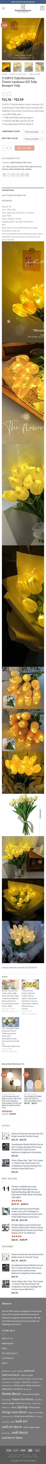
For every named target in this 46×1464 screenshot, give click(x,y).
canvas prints (6, 1382)
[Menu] (3, 8)
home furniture (22, 1399)
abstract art (6, 1371)
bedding (20, 1371)
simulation (17, 169)
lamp (40, 167)
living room (34, 1407)
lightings (23, 1407)
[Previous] (6, 39)
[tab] (23, 190)
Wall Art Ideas (6, 1433)
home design (6, 1400)
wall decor (20, 1432)
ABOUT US (7, 1338)
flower (27, 167)
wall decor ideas (12, 1437)
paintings (39, 1416)
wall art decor (12, 1427)
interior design (8, 1403)
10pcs (8, 167)
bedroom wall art (24, 1379)
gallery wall (27, 1389)
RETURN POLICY (10, 1353)
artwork (13, 1371)
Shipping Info (7, 1343)
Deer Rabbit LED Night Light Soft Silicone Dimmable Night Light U (33, 1098)
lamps (29, 1403)
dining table (7, 1389)
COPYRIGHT (8, 1358)
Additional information (14, 195)
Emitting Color (10, 138)
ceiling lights (16, 1382)
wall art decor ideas (31, 1427)
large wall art (36, 1403)
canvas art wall (37, 1379)
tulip (22, 169)
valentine (28, 169)
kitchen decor (20, 1403)
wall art (21, 1421)
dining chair (35, 1382)
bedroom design (27, 1375)
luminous (5, 169)
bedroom (29, 1370)
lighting (13, 1407)
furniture (17, 1388)
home (35, 167)
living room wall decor (24, 1416)
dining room (19, 1385)
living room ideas (7, 1416)
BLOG (4, 1363)
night (11, 169)
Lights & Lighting (17, 74)
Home (4, 74)
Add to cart (24, 148)
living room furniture (35, 1413)
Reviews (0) (7, 201)
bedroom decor (11, 1374)
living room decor (14, 1412)
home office (38, 1400)
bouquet (14, 167)
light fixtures (6, 1407)
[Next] (40, 39)
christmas (21, 167)
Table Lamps (34, 74)
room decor (5, 1422)
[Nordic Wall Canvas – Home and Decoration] (23, 8)
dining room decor (33, 1385)
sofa (12, 1422)
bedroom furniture (9, 1379)
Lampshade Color (11, 131)
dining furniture (7, 1386)
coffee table (25, 1382)
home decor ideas (30, 1394)
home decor (11, 1393)
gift (31, 167)
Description (8, 190)
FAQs (4, 1348)
